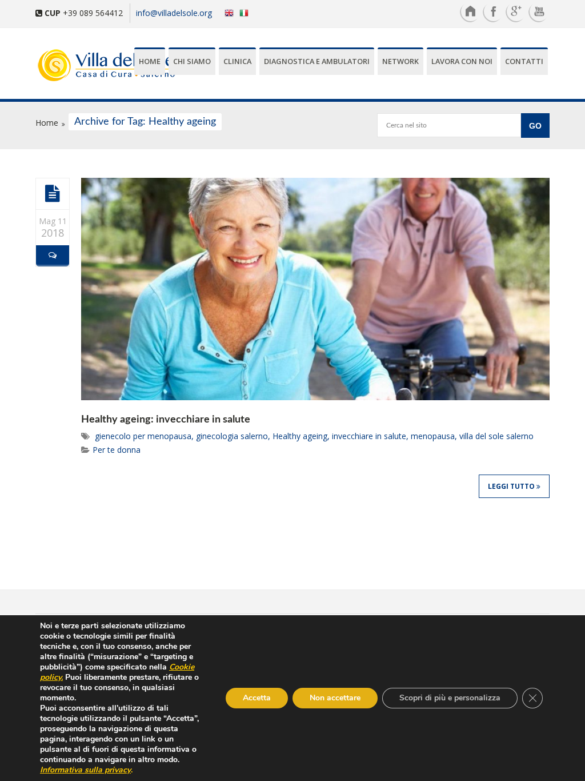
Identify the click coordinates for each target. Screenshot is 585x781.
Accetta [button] (257, 697)
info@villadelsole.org (174, 12)
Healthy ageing (300, 436)
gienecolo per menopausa (143, 436)
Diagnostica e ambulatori (317, 61)
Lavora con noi (461, 61)
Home (150, 61)
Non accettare (335, 697)
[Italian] (246, 12)
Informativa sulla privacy (85, 769)
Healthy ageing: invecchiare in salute (165, 420)
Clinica (237, 61)
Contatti (524, 61)
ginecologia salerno (232, 436)
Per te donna (117, 449)
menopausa (433, 436)
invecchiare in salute (369, 436)
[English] (226, 12)
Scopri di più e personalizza (449, 697)
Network (400, 61)
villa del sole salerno (496, 436)
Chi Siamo (192, 61)
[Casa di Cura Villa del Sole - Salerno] (74, 66)
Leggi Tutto (512, 486)
